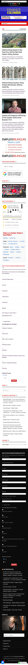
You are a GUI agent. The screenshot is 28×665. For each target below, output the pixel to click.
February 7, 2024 (9, 95)
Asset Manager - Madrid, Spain (10, 408)
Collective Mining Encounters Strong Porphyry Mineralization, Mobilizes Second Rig (13, 84)
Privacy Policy (6, 646)
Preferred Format (6, 373)
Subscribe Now (6, 641)
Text (5, 378)
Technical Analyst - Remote (9, 587)
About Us (5, 649)
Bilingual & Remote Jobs (9, 395)
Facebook (11, 257)
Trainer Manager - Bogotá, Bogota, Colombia (14, 602)
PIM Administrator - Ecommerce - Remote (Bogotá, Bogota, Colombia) (13, 590)
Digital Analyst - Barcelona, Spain (11, 419)
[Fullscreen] (24, 196)
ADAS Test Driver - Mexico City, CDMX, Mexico (14, 431)
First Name (5, 291)
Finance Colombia (18, 656)
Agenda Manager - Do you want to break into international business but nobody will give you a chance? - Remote (14, 400)
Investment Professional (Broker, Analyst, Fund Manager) (13, 356)
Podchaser (6, 254)
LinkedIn (17, 257)
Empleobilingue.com (8, 569)
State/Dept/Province (7, 315)
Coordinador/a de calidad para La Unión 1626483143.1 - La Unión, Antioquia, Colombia (14, 411)
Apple (11, 247)
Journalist (4, 368)
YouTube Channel (13, 241)
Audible (17, 247)
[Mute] (22, 196)
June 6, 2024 (8, 62)
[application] (14, 191)
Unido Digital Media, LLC (14, 5)
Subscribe (12, 238)
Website (5, 238)
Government (5, 333)
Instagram (6, 260)
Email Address (6, 273)
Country (4, 285)
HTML (6, 375)
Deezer (12, 252)
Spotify (7, 249)
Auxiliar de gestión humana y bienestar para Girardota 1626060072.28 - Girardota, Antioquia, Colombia (13, 595)
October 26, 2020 (9, 133)
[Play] (3, 196)
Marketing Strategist (8, 600)
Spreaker (5, 252)
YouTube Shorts (12, 243)
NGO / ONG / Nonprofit (7, 339)
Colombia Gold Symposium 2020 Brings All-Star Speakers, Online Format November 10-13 (14, 117)
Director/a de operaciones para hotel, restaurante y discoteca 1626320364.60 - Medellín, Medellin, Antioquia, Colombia (13, 426)
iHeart (23, 247)
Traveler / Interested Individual (9, 363)
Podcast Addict (15, 249)
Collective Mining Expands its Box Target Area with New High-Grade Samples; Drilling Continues (12, 52)
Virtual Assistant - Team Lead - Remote (12, 610)
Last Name (5, 302)
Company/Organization (8, 279)
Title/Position (5, 296)
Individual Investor (6, 344)
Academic (4, 350)
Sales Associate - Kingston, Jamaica (12, 405)
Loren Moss (15, 62)
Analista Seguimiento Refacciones (11, 422)
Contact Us (5, 643)
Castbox (18, 252)
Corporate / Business (7, 328)
